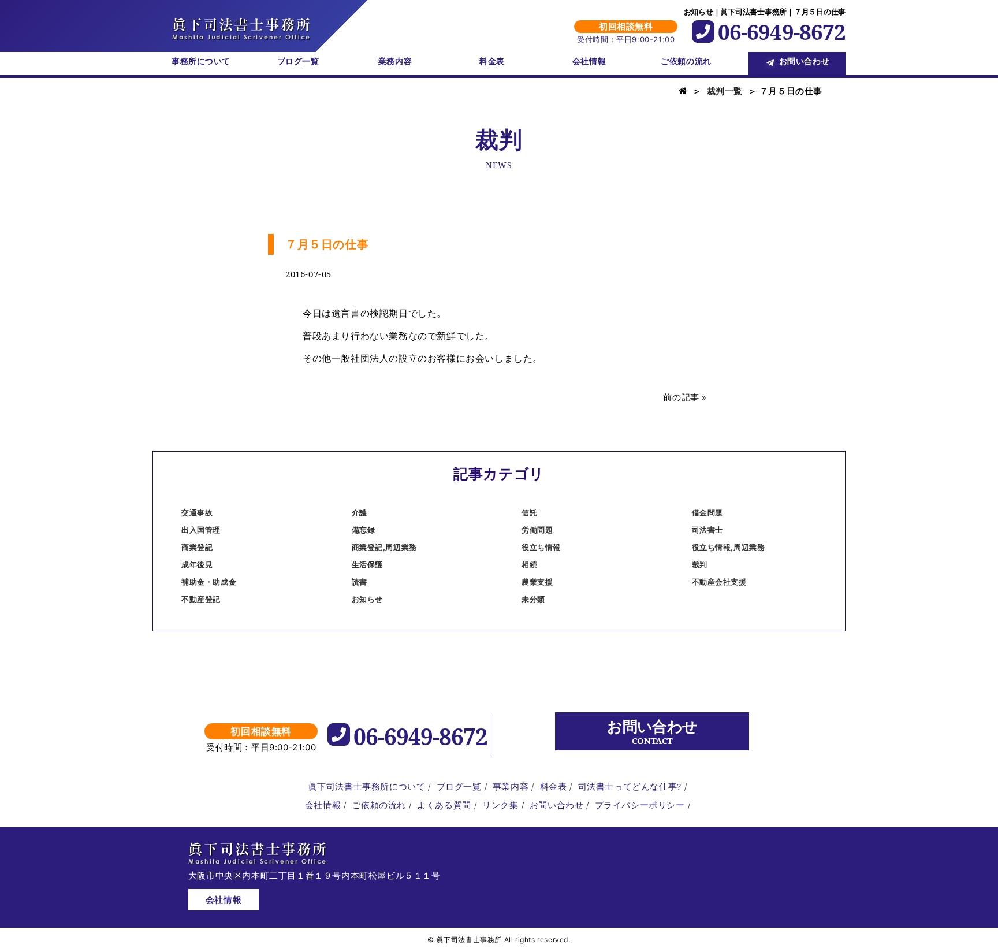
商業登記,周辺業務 (384, 547)
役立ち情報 (541, 547)
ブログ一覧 (298, 61)
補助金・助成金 (208, 581)
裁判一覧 (725, 90)
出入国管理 (201, 529)
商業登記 (197, 547)
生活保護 (367, 564)
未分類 (533, 599)
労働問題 (537, 529)
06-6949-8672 (782, 31)
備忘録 (363, 529)
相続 (529, 564)
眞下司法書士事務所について (367, 786)
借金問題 (707, 512)
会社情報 (589, 61)
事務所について (201, 61)
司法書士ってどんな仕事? (630, 786)
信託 (529, 512)
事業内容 (510, 786)
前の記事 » (685, 397)
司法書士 (707, 529)
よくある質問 (444, 804)
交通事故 (197, 512)
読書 (359, 581)
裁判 (699, 564)
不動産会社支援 (719, 581)
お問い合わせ (804, 61)
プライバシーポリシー (640, 804)
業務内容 (395, 61)
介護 (359, 512)
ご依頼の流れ (686, 61)
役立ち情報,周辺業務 (728, 547)
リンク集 (500, 804)
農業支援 (537, 581)
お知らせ (367, 599)
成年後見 (197, 564)
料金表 (492, 61)
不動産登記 (201, 599)
